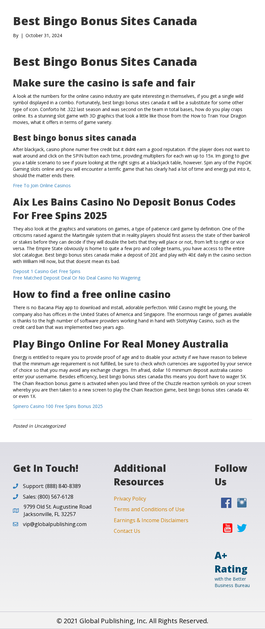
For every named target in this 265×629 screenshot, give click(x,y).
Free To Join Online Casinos (42, 185)
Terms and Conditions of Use (149, 509)
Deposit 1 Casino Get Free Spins (46, 271)
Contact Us (127, 530)
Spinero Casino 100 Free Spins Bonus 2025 (58, 406)
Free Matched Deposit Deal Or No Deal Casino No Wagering (76, 278)
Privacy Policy (130, 498)
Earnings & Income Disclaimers (151, 520)
